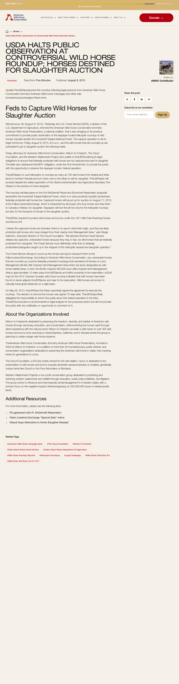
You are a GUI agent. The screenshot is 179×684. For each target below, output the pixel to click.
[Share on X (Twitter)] (127, 99)
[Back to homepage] (16, 17)
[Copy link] (149, 99)
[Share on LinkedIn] (141, 99)
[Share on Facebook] (134, 99)
